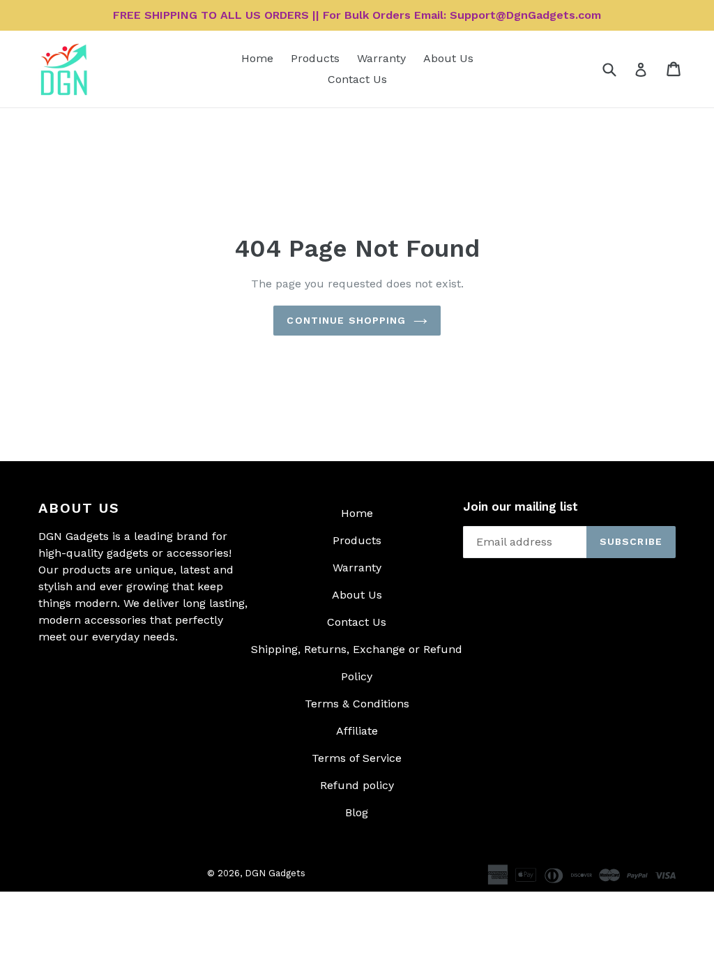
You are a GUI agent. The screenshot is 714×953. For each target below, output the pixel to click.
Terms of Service (357, 758)
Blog (356, 812)
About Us (448, 58)
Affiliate (357, 730)
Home (257, 58)
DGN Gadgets (275, 873)
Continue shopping (346, 320)
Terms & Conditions (357, 703)
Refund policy (357, 785)
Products (315, 58)
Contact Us (357, 79)
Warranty (381, 58)
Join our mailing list (520, 506)
